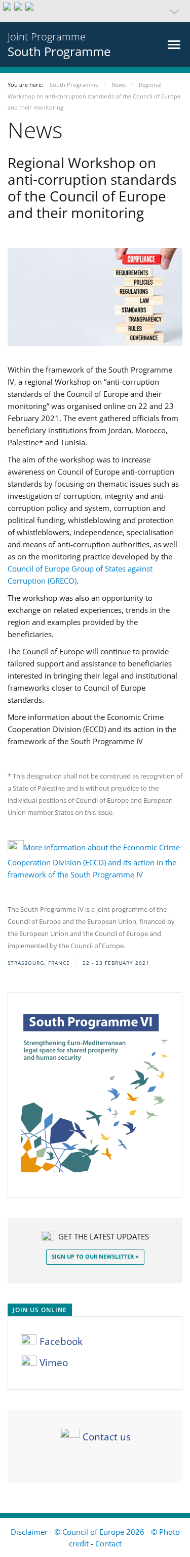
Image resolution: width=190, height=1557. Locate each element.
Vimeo (52, 1362)
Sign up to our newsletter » (95, 1256)
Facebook (60, 1341)
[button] (95, 11)
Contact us (107, 1436)
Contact (108, 1543)
